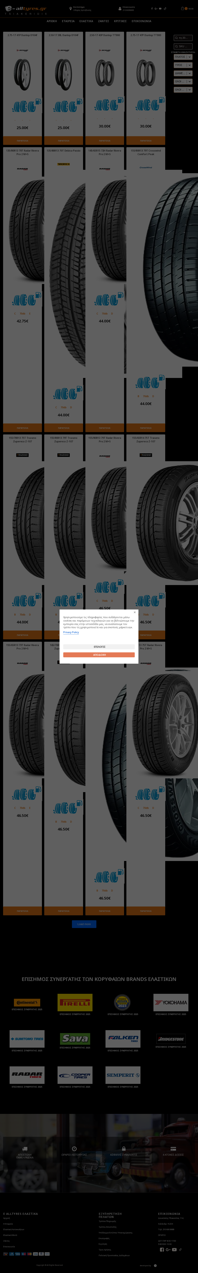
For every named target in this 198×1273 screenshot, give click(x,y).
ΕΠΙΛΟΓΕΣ (99, 646)
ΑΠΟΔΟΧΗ (99, 655)
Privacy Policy (71, 632)
